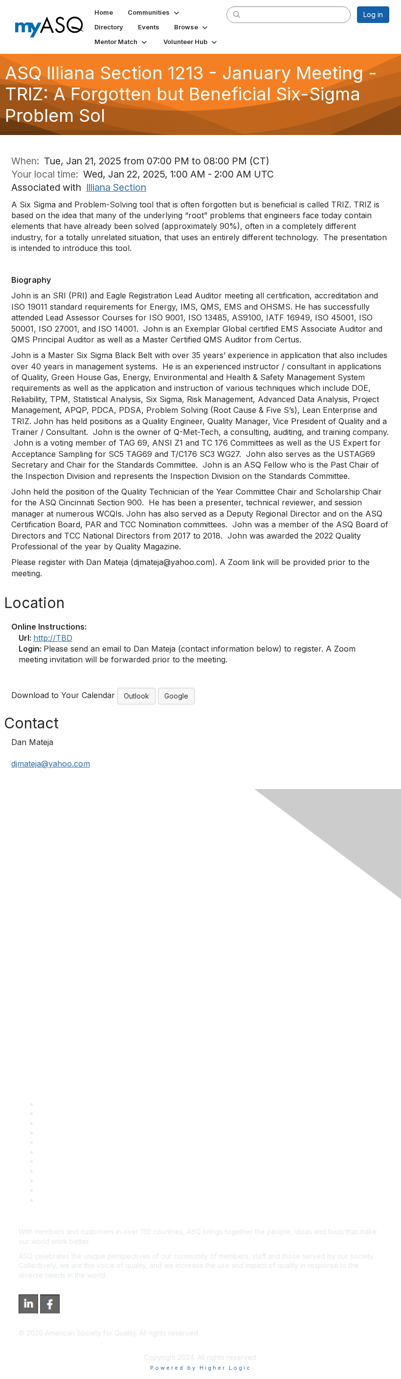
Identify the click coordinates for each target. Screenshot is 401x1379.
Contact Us (55, 1161)
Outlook (136, 696)
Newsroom (55, 1200)
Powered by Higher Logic (200, 1367)
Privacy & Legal (63, 1113)
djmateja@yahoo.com (50, 764)
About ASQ (55, 1104)
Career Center (61, 1123)
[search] (236, 14)
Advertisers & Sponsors (76, 1180)
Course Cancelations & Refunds (89, 1171)
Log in (373, 14)
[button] (154, 12)
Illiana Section (116, 187)
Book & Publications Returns (83, 1152)
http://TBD (52, 638)
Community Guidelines (73, 1142)
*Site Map (54, 1190)
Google (176, 696)
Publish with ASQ (65, 1133)
